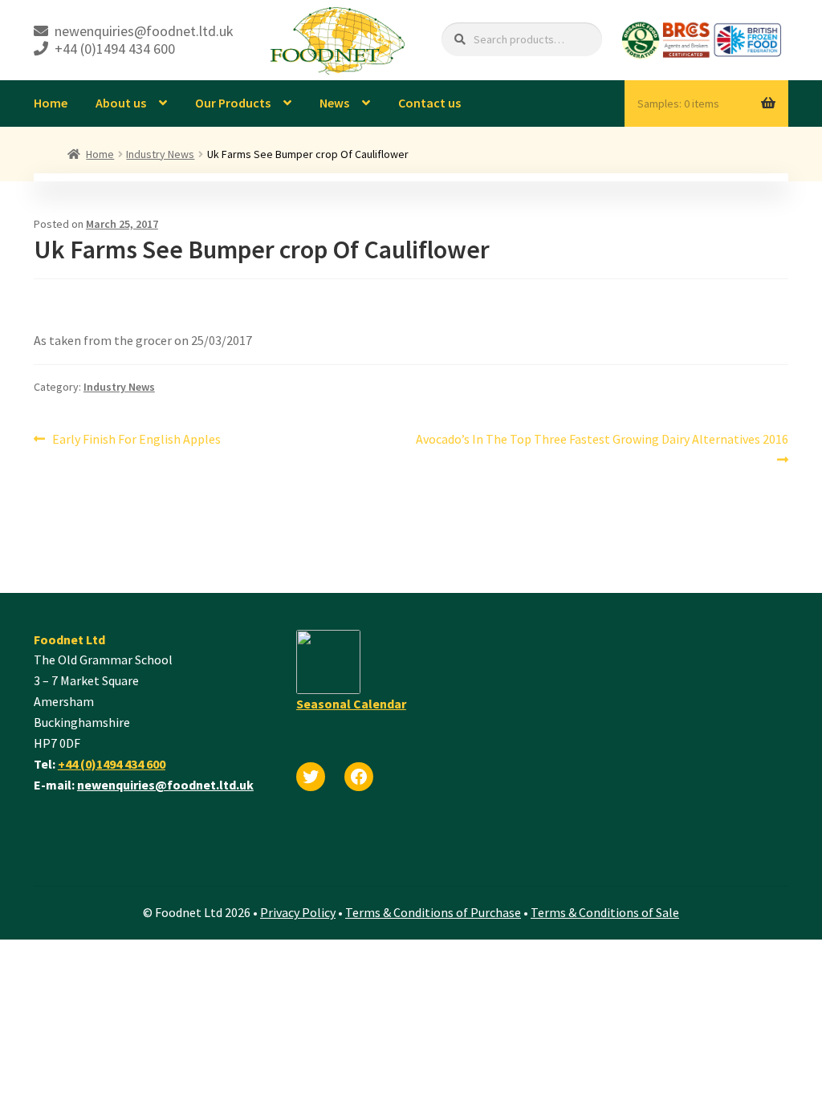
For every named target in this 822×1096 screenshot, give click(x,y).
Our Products (233, 103)
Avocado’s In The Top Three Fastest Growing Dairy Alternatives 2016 (601, 448)
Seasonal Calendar (351, 704)
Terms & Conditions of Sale (605, 912)
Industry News (160, 154)
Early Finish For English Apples (136, 440)
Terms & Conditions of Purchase (433, 912)
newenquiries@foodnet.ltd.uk (165, 785)
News (334, 103)
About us (121, 103)
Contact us (429, 103)
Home (50, 103)
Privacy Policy (298, 912)
